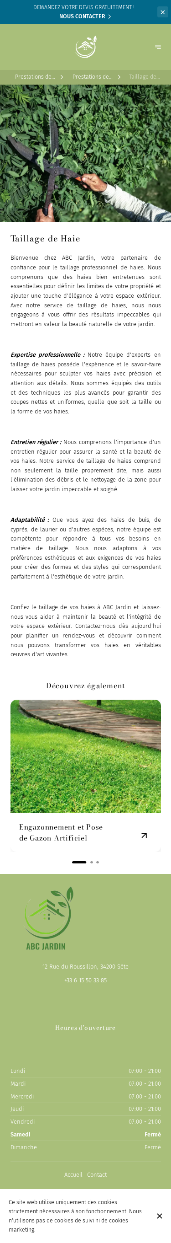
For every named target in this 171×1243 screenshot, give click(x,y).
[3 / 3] (97, 862)
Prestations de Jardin (33, 77)
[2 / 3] (85, 862)
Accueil (73, 1174)
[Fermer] (159, 1216)
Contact (97, 1174)
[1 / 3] (73, 862)
